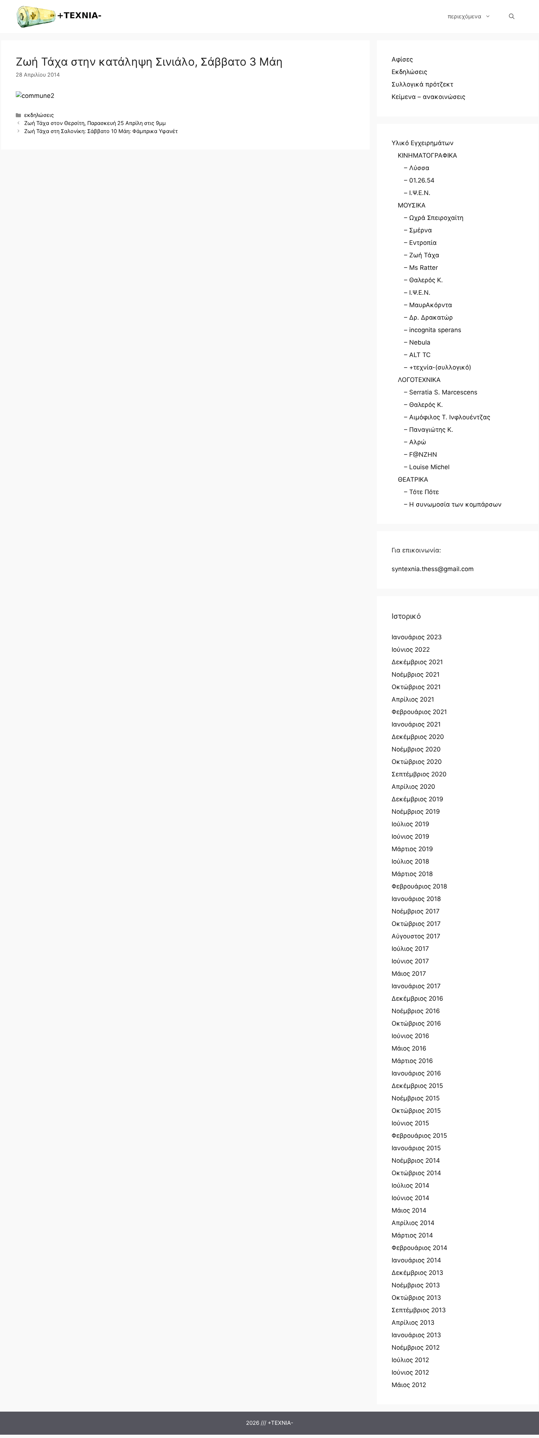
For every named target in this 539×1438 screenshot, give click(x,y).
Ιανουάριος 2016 (416, 1073)
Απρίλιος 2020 (413, 786)
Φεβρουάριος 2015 (419, 1135)
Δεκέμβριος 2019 (417, 799)
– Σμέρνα (418, 230)
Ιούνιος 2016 (410, 1036)
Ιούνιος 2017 (410, 961)
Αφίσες (402, 59)
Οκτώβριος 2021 (416, 687)
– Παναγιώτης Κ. (428, 429)
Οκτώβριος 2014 (416, 1173)
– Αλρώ (415, 442)
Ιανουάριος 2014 (416, 1260)
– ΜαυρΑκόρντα (428, 305)
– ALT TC (417, 354)
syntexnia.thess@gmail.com (433, 569)
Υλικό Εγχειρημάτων (423, 143)
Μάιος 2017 (409, 973)
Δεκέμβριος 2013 (417, 1272)
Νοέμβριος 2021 (416, 674)
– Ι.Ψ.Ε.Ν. (417, 192)
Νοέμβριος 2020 (416, 749)
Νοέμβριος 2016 (416, 1011)
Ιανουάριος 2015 (416, 1148)
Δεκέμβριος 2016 (417, 998)
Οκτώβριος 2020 (417, 761)
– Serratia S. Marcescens (440, 392)
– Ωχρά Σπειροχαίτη (433, 217)
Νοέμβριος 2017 (416, 911)
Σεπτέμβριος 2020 (419, 774)
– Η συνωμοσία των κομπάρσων (453, 504)
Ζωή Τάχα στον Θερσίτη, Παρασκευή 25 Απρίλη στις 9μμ (95, 123)
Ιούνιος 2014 (410, 1198)
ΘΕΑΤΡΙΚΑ (413, 479)
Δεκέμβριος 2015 (417, 1085)
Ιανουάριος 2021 (416, 724)
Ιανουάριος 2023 (417, 637)
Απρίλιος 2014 (413, 1222)
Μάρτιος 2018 (412, 874)
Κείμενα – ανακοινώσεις (428, 96)
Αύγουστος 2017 (416, 936)
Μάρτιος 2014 (412, 1235)
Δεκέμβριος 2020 (418, 736)
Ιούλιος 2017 (410, 948)
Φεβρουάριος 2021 (419, 712)
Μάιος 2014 (409, 1210)
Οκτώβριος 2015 (416, 1110)
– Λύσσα (416, 168)
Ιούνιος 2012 (410, 1372)
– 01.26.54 (419, 180)
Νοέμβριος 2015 (416, 1098)
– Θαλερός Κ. (423, 280)
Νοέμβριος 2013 (416, 1285)
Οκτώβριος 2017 (416, 923)
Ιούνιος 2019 (410, 836)
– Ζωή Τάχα (421, 255)
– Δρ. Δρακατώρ (428, 317)
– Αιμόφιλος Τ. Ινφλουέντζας (447, 417)
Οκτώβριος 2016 (416, 1023)
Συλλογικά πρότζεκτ (422, 84)
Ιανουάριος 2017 (416, 986)
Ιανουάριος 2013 (416, 1335)
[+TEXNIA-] (59, 16)
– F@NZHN (420, 454)
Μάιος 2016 (409, 1048)
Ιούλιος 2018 (410, 861)
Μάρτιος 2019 (412, 849)
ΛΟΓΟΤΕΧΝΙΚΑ (419, 379)
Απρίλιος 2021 (413, 699)
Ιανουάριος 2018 (416, 898)
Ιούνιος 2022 (411, 649)
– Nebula (417, 342)
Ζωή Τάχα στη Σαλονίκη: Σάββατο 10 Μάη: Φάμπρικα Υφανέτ (101, 131)
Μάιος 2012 (409, 1385)
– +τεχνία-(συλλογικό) (437, 367)
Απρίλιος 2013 (413, 1322)
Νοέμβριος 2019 (416, 811)
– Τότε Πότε (421, 492)
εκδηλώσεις (39, 115)
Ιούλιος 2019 (410, 824)
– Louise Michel (427, 467)
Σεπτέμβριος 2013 (419, 1310)
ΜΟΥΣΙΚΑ (412, 205)
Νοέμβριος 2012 (416, 1347)
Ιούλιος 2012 (410, 1360)
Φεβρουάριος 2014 (419, 1247)
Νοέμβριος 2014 (416, 1160)
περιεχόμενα (464, 16)
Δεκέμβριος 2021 (417, 662)
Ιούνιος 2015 (410, 1123)
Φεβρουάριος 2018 (419, 886)
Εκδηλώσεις (409, 72)
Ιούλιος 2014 (410, 1185)
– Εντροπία (420, 242)
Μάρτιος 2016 (412, 1060)
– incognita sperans (432, 330)
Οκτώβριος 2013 (416, 1297)
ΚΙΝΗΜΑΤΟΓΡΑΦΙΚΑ (427, 155)
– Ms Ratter (421, 267)
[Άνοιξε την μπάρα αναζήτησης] (512, 16)
